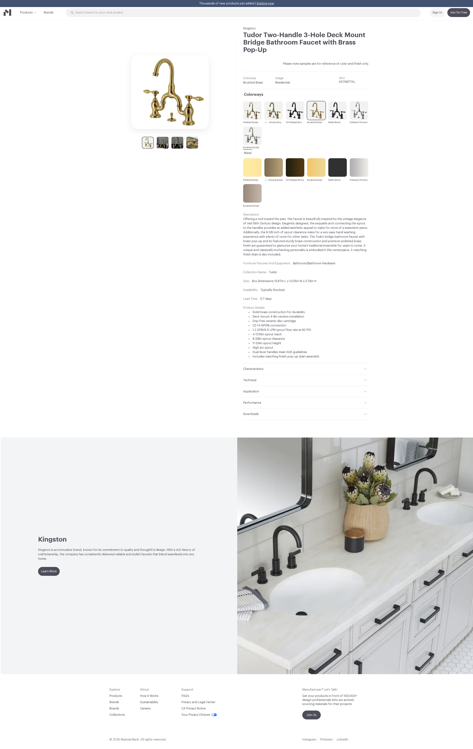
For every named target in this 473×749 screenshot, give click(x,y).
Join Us (311, 715)
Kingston (249, 28)
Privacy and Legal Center (198, 702)
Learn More (49, 571)
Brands (48, 12)
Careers (145, 708)
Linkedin (342, 739)
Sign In (437, 12)
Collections (117, 714)
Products (26, 12)
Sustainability (149, 702)
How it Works (149, 695)
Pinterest (326, 739)
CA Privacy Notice (193, 708)
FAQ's (185, 695)
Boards (114, 708)
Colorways (253, 94)
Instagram (309, 739)
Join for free (458, 12)
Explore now (265, 3)
